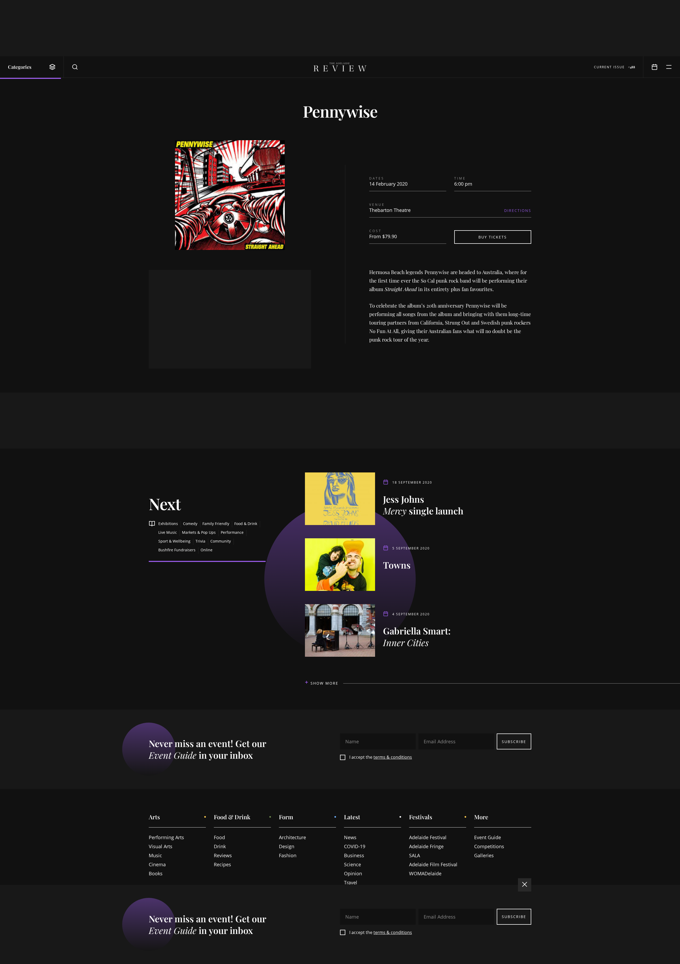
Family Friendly (215, 523)
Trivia (200, 541)
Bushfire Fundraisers (177, 549)
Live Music (167, 532)
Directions (517, 210)
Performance (232, 532)
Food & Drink (245, 523)
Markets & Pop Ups (199, 532)
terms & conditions (392, 757)
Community (220, 541)
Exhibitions (168, 523)
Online (206, 549)
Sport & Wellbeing (174, 541)
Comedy (190, 523)
